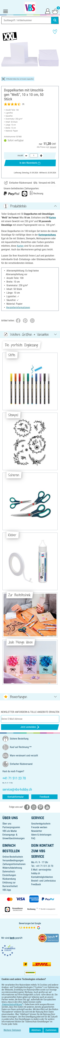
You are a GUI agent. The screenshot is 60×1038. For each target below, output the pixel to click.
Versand (53, 147)
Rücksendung (9, 878)
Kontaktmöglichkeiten (42, 877)
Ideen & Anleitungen (41, 834)
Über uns (6, 823)
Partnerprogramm (11, 827)
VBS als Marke (9, 831)
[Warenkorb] (55, 11)
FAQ (33, 838)
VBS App (6, 889)
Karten (52, 217)
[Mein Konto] (47, 11)
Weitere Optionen (12, 1030)
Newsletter (36, 831)
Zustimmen (50, 1030)
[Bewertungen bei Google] (30, 925)
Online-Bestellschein (12, 856)
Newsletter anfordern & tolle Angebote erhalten (30, 712)
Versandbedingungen (13, 860)
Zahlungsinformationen (14, 864)
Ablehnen (36, 1030)
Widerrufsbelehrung (12, 867)
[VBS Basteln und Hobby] (30, 7)
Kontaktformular (16, 796)
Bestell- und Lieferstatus (43, 880)
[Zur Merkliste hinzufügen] (55, 31)
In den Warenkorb (28, 162)
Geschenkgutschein (40, 823)
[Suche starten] (55, 20)
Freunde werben (39, 827)
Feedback (44, 796)
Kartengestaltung (47, 234)
